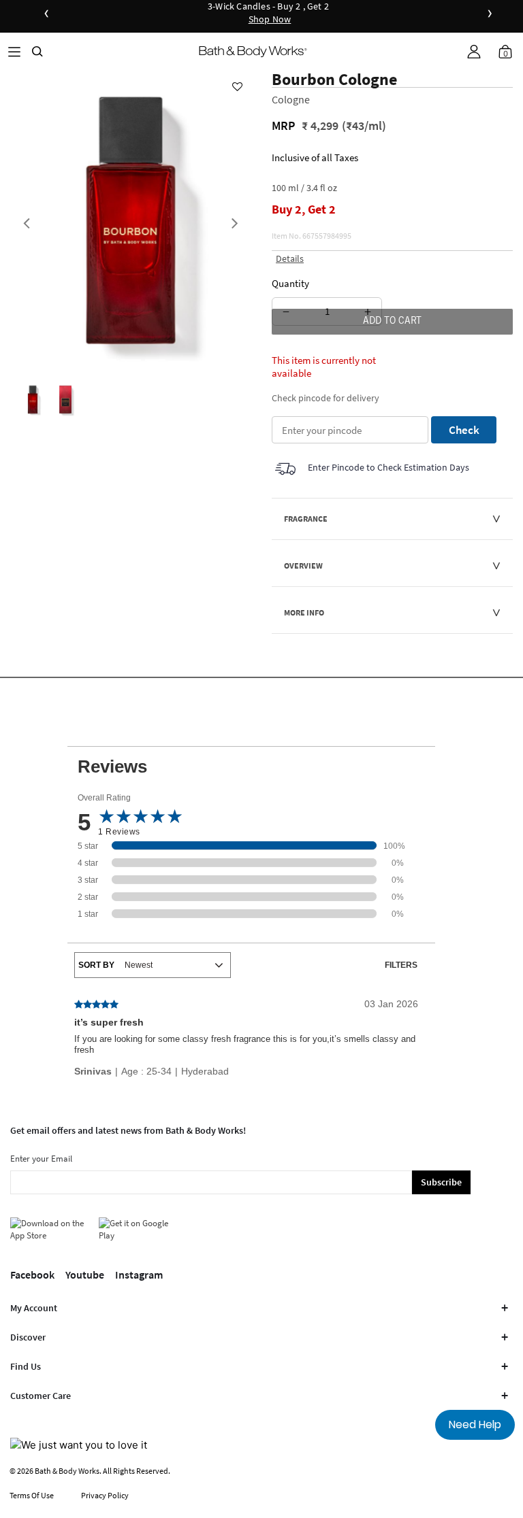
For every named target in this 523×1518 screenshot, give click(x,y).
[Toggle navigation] (14, 51)
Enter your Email (41, 1158)
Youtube (84, 1274)
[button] (474, 51)
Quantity (290, 283)
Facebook (32, 1274)
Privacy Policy (105, 1495)
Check (464, 429)
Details (290, 258)
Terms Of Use (32, 1495)
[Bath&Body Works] (252, 51)
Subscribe (441, 1182)
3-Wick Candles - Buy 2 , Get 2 (268, 13)
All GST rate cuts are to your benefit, (420, 13)
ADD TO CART (392, 321)
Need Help (475, 1424)
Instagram (139, 1274)
